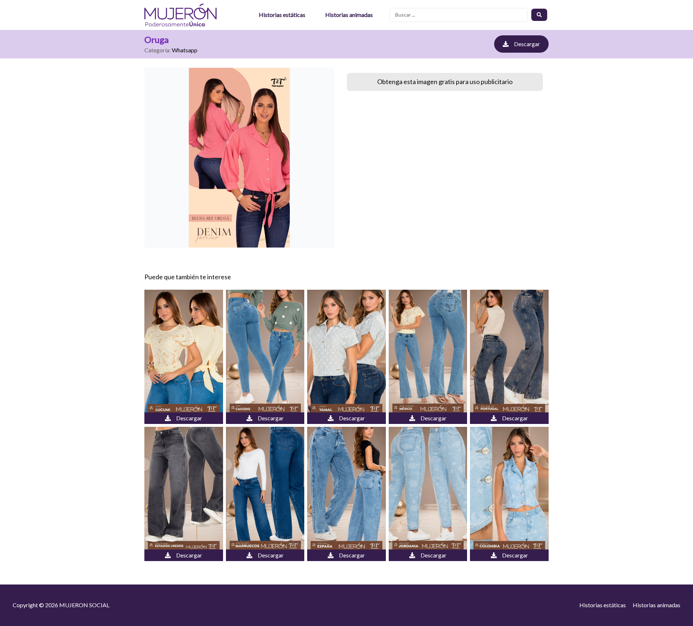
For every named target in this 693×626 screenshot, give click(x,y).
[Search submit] (539, 15)
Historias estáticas (282, 14)
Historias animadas (349, 14)
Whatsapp (184, 50)
